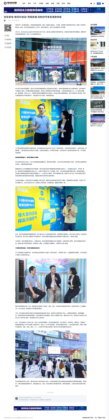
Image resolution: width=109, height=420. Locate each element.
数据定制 (8, 43)
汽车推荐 (93, 57)
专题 (58, 3)
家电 (25, 32)
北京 (28, 32)
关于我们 (8, 47)
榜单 (63, 3)
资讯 (29, 3)
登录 (99, 3)
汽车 (34, 3)
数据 (68, 3)
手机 (43, 234)
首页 (23, 3)
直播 (47, 3)
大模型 (41, 3)
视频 (52, 3)
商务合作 (8, 39)
